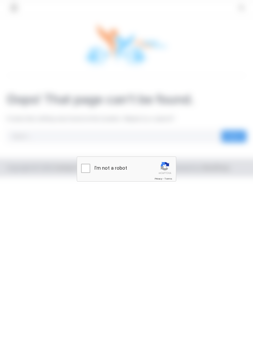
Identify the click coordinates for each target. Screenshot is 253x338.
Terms (168, 178)
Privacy (158, 178)
